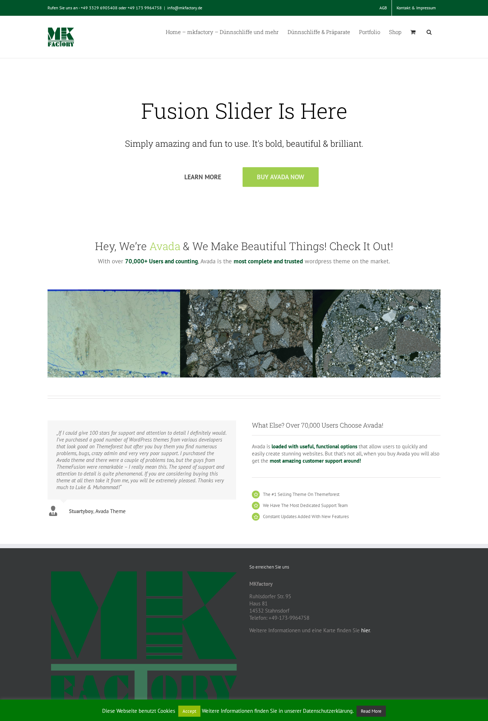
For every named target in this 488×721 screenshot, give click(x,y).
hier (365, 630)
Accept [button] (189, 711)
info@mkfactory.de (184, 7)
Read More (371, 711)
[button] (429, 31)
